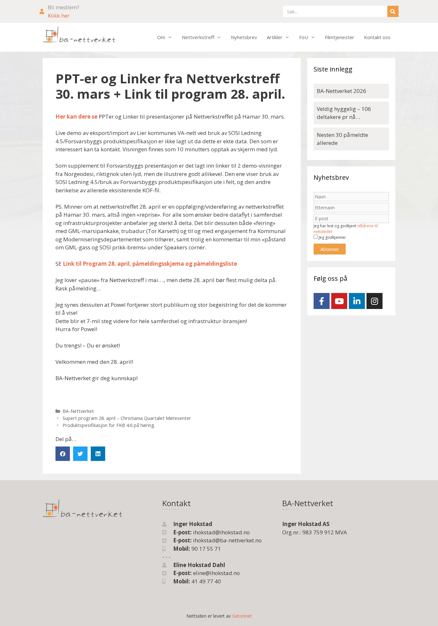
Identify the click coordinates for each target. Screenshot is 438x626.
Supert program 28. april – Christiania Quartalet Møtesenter (127, 418)
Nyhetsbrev (244, 37)
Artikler (274, 37)
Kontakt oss (377, 37)
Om (161, 37)
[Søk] (393, 11)
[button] (62, 454)
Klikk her (59, 15)
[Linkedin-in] (357, 301)
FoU (303, 37)
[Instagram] (374, 301)
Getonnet (242, 616)
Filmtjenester (339, 37)
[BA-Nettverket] (79, 35)
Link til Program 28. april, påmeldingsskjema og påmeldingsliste (150, 263)
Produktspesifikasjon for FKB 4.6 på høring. (109, 425)
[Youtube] (339, 301)
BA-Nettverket (78, 411)
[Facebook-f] (322, 301)
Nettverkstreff (198, 37)
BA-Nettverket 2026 (341, 91)
